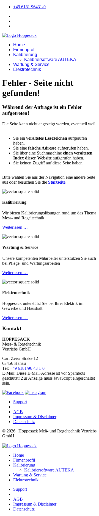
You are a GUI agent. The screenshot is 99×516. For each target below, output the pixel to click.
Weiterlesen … (15, 227)
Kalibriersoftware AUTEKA (50, 59)
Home (19, 44)
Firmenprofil (25, 49)
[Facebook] (13, 392)
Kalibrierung (25, 54)
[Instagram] (35, 392)
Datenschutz (24, 421)
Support (20, 401)
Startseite (56, 182)
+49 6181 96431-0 (29, 6)
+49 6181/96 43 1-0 (27, 368)
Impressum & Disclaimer (34, 416)
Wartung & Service (31, 64)
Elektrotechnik (27, 69)
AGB (18, 411)
